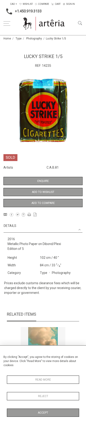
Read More (43, 379)
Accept (43, 412)
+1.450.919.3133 (28, 11)
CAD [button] (12, 4)
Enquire (43, 181)
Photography (34, 38)
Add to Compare (43, 203)
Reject (43, 396)
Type (19, 38)
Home (7, 38)
